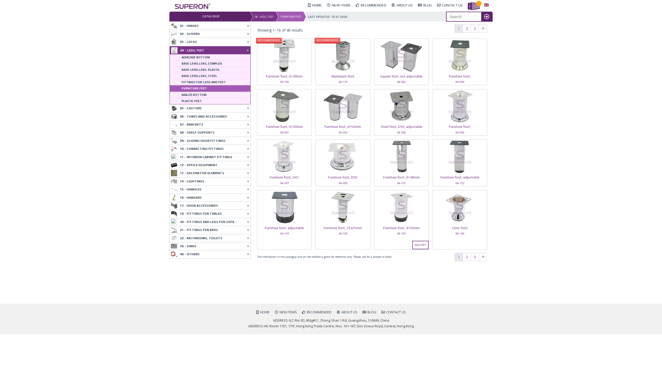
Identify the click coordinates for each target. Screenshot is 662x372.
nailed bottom (194, 94)
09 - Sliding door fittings (202, 141)
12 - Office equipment (198, 165)
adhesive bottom (196, 57)
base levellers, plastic (201, 69)
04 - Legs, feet (264, 16)
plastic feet (192, 101)
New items (288, 312)
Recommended (319, 312)
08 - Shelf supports (197, 132)
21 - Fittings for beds (199, 230)
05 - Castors (191, 108)
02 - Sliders (190, 34)
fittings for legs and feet (204, 82)
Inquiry (420, 245)
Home (265, 312)
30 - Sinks (188, 246)
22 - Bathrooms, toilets (201, 238)
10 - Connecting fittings (202, 149)
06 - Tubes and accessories (203, 116)
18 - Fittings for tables (201, 213)
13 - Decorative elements (202, 173)
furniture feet (290, 16)
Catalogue (211, 16)
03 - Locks (188, 42)
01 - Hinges (189, 26)
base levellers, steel (199, 76)
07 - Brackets (191, 124)
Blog (371, 312)
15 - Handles (190, 189)
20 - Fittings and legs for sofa (207, 222)
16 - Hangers (191, 197)
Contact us (396, 312)
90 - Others (190, 254)
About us (349, 312)
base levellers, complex (202, 63)
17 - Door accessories (199, 205)
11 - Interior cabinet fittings (206, 157)
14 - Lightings (192, 181)
